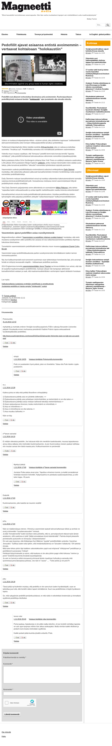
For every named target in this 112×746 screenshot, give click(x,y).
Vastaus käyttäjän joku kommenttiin (42, 619)
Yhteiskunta (21, 34)
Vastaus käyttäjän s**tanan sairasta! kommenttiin (47, 467)
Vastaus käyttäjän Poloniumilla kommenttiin (46, 359)
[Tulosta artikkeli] (2, 296)
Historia (64, 34)
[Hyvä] (6, 88)
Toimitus (6, 91)
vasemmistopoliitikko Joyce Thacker (36, 266)
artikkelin (41, 163)
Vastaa (5, 346)
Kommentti (8, 664)
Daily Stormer (69, 169)
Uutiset (14, 302)
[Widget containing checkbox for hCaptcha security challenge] (19, 703)
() (7, 343)
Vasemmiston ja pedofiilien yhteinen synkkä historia (43, 237)
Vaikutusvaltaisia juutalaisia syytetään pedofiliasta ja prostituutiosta (28, 284)
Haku (4, 736)
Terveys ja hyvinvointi (44, 34)
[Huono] (2, 88)
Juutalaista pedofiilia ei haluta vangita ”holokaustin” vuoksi (24, 286)
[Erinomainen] (7, 88)
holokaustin (35, 99)
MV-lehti (88, 53)
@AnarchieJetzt (47, 147)
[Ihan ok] (5, 88)
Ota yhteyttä (6, 732)
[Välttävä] (3, 88)
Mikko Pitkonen (62, 188)
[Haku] (107, 25)
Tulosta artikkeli (10, 296)
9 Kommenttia (21, 93)
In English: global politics (99, 34)
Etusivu (5, 34)
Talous (78, 34)
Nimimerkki (8, 689)
